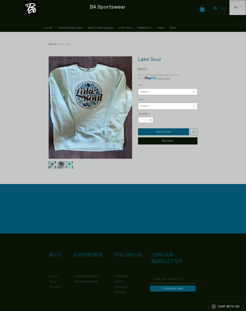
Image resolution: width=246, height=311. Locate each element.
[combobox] (167, 91)
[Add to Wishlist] (193, 131)
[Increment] (151, 120)
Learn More (164, 78)
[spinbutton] (146, 120)
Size (141, 85)
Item (142, 99)
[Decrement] (141, 120)
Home (52, 44)
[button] (237, 7)
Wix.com (97, 264)
